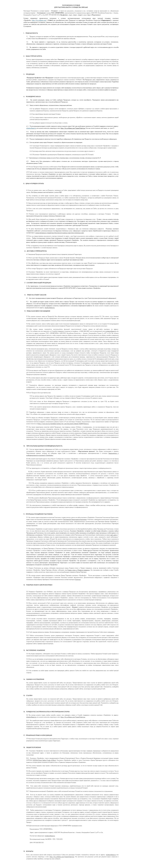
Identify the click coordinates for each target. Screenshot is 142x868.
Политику (78, 579)
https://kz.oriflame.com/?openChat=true (73, 128)
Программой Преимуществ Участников (75, 519)
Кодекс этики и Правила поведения (79, 570)
